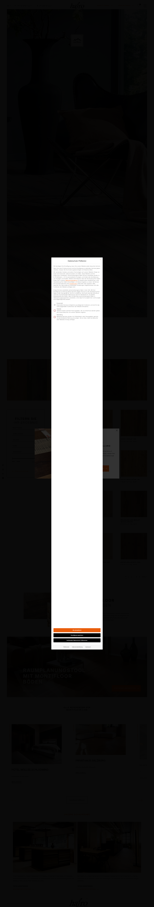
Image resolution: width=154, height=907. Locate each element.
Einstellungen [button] (73, 283)
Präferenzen (66, 647)
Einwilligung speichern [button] (77, 635)
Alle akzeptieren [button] (77, 630)
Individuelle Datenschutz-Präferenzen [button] (77, 640)
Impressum (88, 647)
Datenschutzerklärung (71, 280)
